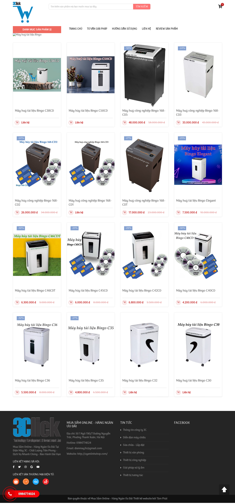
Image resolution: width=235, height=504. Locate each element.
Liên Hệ (146, 29)
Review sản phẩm (167, 29)
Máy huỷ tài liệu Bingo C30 (193, 380)
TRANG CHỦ (75, 29)
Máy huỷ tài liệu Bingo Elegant (196, 200)
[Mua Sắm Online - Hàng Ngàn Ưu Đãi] (23, 12)
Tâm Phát (162, 499)
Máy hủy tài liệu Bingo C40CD (195, 290)
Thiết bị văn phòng (133, 453)
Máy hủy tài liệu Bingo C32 (139, 380)
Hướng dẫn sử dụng (124, 29)
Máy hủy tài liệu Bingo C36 (32, 380)
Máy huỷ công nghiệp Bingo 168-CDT (143, 202)
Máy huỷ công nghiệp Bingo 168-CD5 (143, 112)
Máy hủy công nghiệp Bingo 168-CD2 (36, 202)
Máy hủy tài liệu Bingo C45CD (88, 290)
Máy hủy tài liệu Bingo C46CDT (35, 290)
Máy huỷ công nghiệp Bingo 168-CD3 (197, 112)
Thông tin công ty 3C (135, 430)
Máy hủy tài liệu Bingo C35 (86, 380)
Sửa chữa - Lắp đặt (133, 445)
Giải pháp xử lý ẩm (133, 468)
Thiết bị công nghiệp (134, 460)
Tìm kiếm (142, 6)
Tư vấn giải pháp (97, 29)
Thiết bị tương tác (133, 475)
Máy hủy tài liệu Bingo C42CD (141, 290)
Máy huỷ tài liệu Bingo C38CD (34, 110)
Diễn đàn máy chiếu (134, 438)
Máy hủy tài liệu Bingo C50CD (88, 110)
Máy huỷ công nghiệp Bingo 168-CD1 (90, 202)
